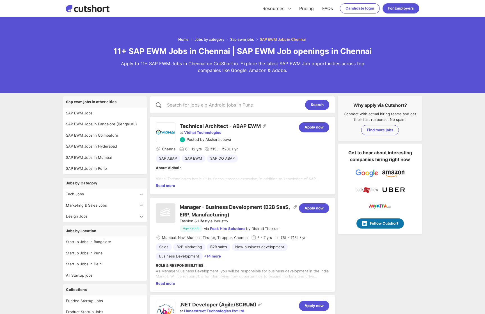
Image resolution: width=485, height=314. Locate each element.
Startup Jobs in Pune (84, 253)
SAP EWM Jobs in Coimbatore (92, 135)
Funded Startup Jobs (84, 301)
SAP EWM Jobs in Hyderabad (91, 146)
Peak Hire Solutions (227, 228)
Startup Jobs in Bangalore (88, 242)
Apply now (314, 127)
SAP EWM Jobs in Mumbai (89, 157)
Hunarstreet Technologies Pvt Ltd (214, 311)
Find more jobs (380, 130)
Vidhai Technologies (202, 132)
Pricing (306, 8)
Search (317, 104)
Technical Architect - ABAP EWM (220, 126)
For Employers (401, 8)
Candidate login (360, 8)
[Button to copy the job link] (264, 126)
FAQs (327, 8)
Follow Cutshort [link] (384, 223)
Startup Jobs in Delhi (84, 264)
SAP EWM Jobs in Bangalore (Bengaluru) (101, 124)
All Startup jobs (79, 275)
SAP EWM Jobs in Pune (86, 168)
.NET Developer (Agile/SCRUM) (218, 305)
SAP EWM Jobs (79, 113)
